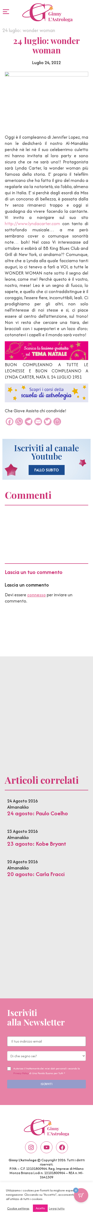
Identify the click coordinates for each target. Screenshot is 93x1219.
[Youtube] (46, 1147)
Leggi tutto (57, 1208)
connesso (36, 595)
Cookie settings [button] (18, 1208)
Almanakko (18, 807)
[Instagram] (31, 1147)
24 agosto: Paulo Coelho (37, 813)
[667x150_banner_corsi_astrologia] (46, 401)
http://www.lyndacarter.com (32, 223)
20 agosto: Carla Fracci (36, 874)
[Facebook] (62, 1147)
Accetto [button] (40, 1208)
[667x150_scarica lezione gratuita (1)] (46, 358)
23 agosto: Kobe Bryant (36, 844)
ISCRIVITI (46, 1084)
